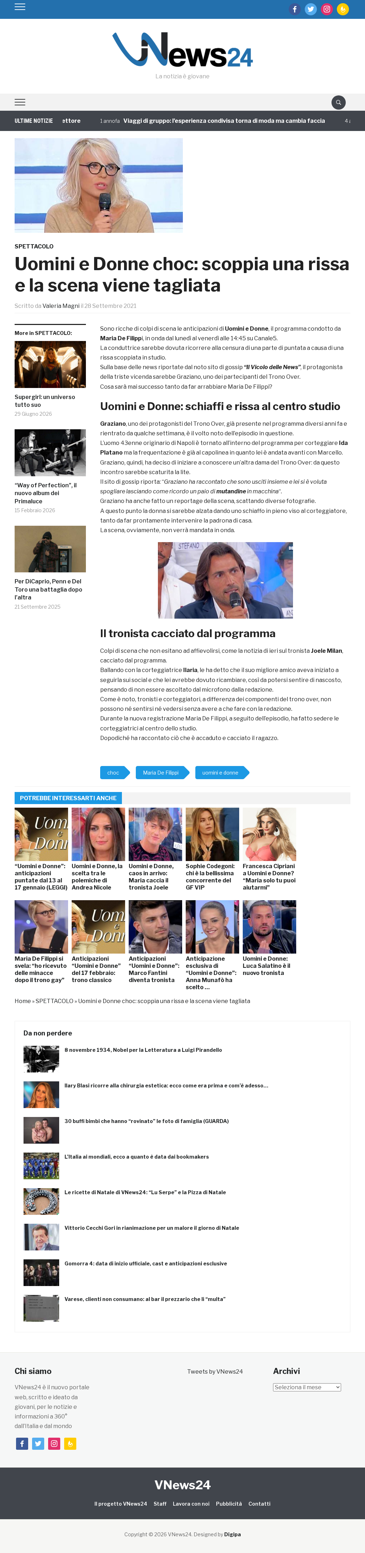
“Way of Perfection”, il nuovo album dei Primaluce (46, 493)
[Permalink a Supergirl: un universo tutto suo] (50, 367)
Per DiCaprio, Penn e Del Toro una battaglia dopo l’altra (48, 589)
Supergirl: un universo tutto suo (45, 401)
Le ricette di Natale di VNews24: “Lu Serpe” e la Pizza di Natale (145, 1192)
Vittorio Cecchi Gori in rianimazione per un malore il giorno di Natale (152, 1228)
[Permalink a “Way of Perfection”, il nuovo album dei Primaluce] (50, 455)
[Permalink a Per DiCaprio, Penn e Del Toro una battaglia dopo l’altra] (50, 552)
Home (23, 1001)
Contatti (259, 1504)
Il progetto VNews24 (120, 1504)
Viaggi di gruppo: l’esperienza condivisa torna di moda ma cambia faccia (201, 120)
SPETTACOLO (34, 246)
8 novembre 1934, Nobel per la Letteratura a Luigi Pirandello (143, 1050)
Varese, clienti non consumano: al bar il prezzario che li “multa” (145, 1299)
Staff (160, 1504)
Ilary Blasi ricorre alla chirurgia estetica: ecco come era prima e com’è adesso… (166, 1085)
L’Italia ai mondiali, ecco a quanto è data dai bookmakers (137, 1157)
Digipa (232, 1534)
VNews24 (182, 1485)
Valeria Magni (60, 306)
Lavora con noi (191, 1504)
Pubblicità (229, 1504)
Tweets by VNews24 (215, 1371)
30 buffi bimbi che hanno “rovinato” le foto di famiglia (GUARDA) (147, 1121)
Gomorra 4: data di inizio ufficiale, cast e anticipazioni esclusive (146, 1263)
